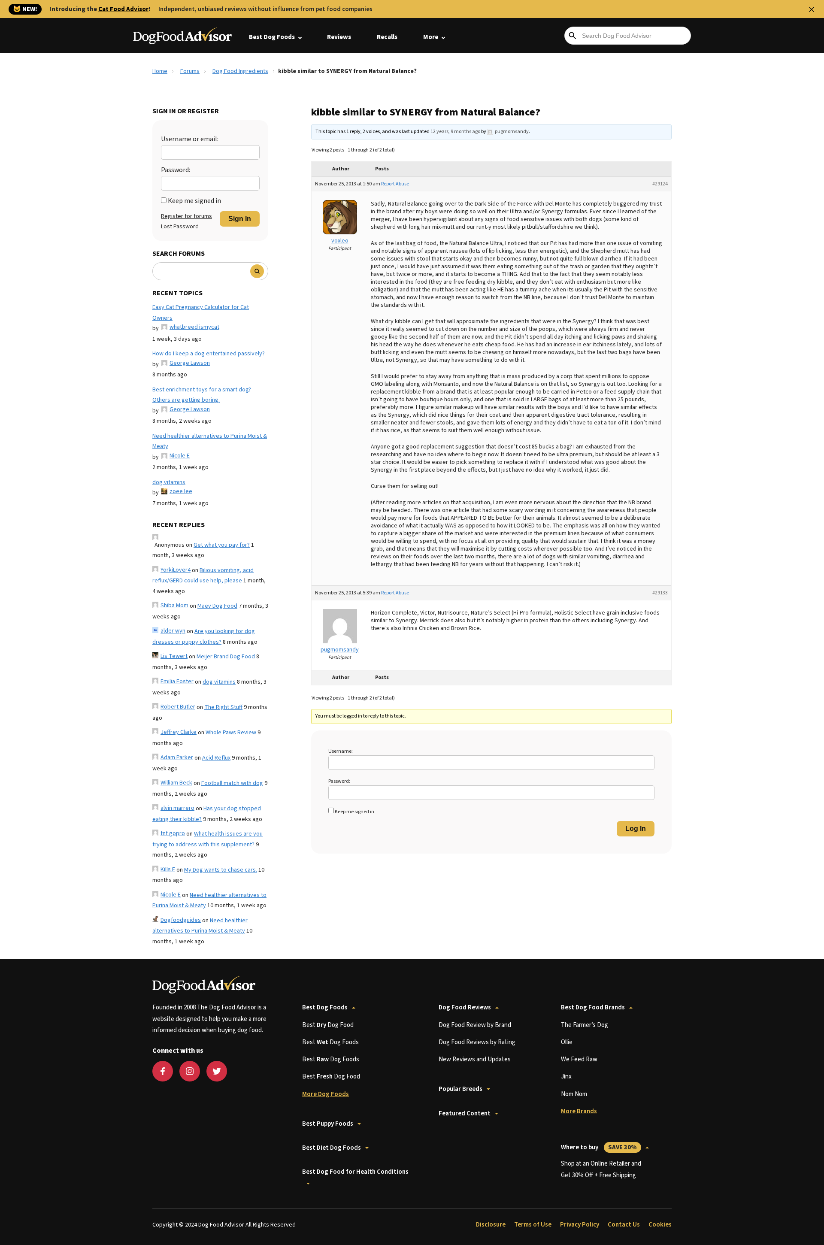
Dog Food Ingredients (240, 71)
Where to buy (599, 1147)
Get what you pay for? (222, 545)
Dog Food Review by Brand (475, 1025)
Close (812, 9)
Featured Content (465, 1113)
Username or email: (189, 139)
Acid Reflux (216, 758)
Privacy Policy (579, 1224)
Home (159, 71)
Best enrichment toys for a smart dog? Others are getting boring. (201, 395)
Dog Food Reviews (465, 1007)
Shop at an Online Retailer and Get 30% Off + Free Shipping (601, 1169)
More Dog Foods (325, 1094)
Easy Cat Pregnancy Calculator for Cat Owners (200, 312)
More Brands (579, 1111)
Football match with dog (232, 783)
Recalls (387, 37)
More (430, 37)
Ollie (567, 1042)
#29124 (660, 184)
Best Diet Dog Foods (331, 1147)
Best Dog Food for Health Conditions (355, 1171)
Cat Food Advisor (123, 9)
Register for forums (186, 216)
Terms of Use (532, 1224)
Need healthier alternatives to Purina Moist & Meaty (209, 441)
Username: (340, 751)
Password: (175, 170)
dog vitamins (168, 482)
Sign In (239, 218)
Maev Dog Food (217, 606)
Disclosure (491, 1224)
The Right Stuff (223, 707)
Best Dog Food (328, 1025)
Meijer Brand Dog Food (226, 656)
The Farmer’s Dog (584, 1025)
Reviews (339, 37)
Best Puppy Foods (327, 1123)
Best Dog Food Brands (593, 1007)
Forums (190, 71)
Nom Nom (574, 1094)
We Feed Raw (579, 1059)
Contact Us (624, 1224)
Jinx (566, 1076)
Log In (635, 828)
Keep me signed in (194, 201)
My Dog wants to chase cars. (220, 870)
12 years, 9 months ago (455, 131)
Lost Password (180, 226)
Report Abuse (395, 184)
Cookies (660, 1224)
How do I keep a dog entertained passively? (208, 353)
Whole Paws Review (231, 732)
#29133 (660, 593)
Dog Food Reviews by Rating (477, 1042)
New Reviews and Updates (475, 1059)
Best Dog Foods (272, 37)
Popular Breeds (460, 1089)
